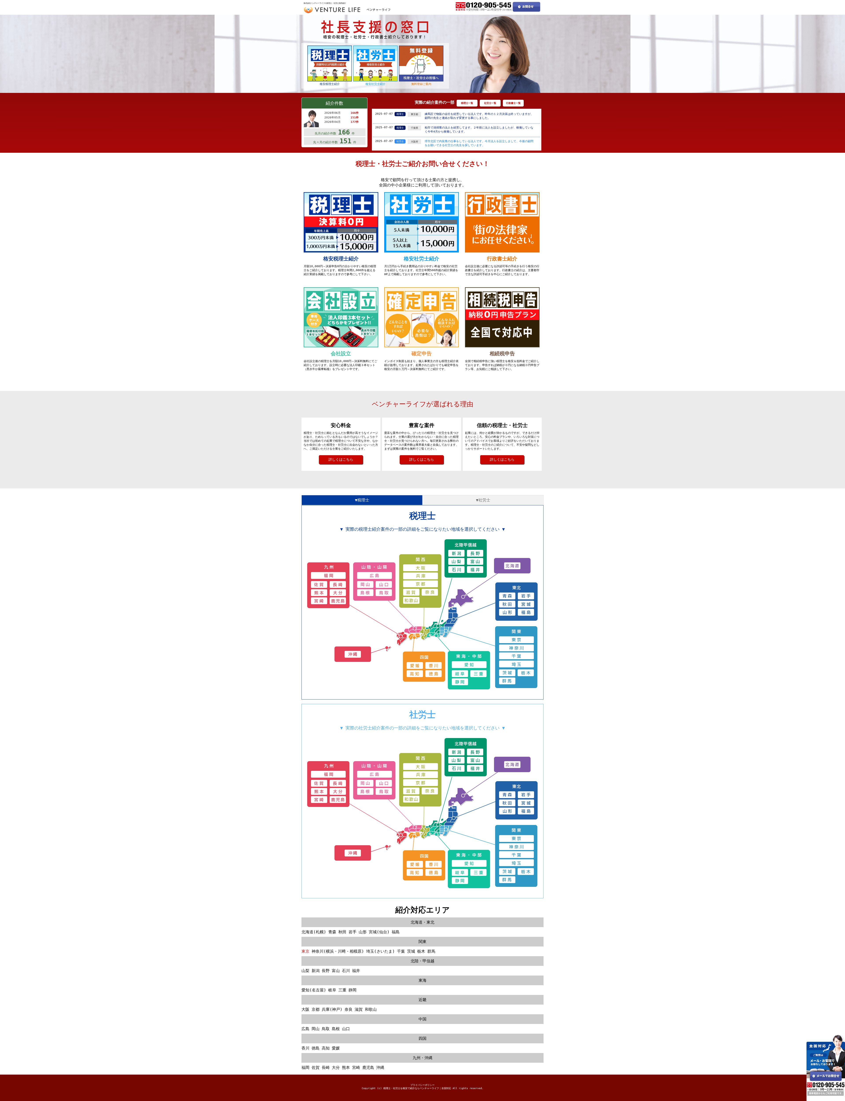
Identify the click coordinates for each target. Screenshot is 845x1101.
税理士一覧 (467, 103)
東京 (305, 951)
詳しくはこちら (341, 459)
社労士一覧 (490, 103)
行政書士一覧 (513, 103)
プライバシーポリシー (422, 1085)
